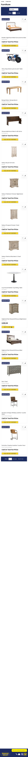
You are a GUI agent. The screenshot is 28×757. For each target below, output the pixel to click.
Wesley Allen (4, 39)
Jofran (3, 70)
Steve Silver (4, 320)
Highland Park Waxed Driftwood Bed (12, 350)
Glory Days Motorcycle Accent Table (12, 69)
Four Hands (4, 289)
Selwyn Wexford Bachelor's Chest (11, 256)
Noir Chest (5, 381)
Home (2, 1)
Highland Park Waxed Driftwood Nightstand (14, 319)
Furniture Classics (5, 383)
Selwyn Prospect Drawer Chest (10, 225)
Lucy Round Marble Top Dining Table (12, 287)
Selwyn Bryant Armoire (8, 162)
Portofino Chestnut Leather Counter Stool (13, 445)
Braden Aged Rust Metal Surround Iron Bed (14, 37)
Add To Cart (7, 327)
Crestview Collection (6, 102)
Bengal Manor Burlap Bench (9, 100)
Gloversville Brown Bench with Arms (12, 131)
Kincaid (3, 164)
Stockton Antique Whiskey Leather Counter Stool (14, 413)
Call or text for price (10, 45)
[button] (22, 19)
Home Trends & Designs (7, 416)
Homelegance (5, 133)
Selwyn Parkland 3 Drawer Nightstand (12, 194)
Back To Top (20, 459)
